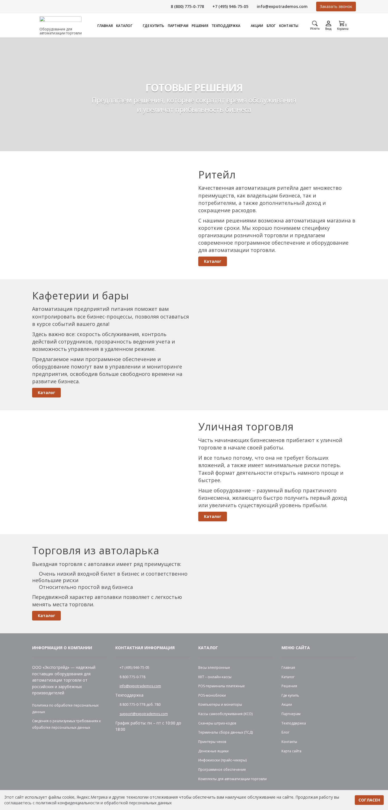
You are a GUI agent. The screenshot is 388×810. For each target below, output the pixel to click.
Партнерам (178, 25)
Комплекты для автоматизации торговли (232, 778)
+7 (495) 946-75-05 (230, 6)
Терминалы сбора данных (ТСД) (225, 732)
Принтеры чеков (212, 741)
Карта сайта (291, 751)
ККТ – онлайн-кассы (214, 676)
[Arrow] (135, 26)
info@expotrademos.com (282, 6)
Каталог (124, 25)
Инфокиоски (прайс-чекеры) (222, 760)
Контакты (289, 25)
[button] (343, 26)
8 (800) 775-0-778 (187, 6)
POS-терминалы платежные (221, 686)
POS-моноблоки (212, 695)
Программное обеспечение (222, 769)
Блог (271, 25)
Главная (105, 25)
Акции (257, 25)
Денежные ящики (213, 751)
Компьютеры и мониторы (220, 704)
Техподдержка (226, 25)
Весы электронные (214, 667)
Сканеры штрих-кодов (217, 723)
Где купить (153, 25)
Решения (200, 25)
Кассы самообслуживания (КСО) (225, 713)
